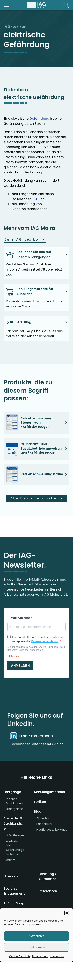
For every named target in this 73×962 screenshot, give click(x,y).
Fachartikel (44, 824)
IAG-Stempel (15, 835)
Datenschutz (40, 956)
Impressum (57, 956)
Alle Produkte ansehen (36, 498)
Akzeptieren (36, 936)
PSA (35, 199)
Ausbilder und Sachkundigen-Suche (15, 847)
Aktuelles (42, 818)
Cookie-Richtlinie (19, 956)
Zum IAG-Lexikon (24, 239)
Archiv (10, 860)
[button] (67, 913)
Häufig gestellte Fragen (52, 830)
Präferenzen (36, 947)
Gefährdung (39, 118)
